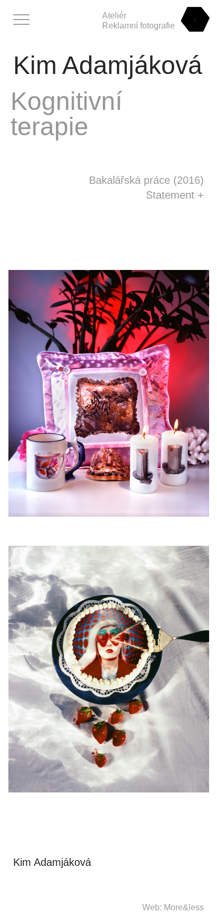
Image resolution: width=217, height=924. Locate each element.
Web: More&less (173, 907)
